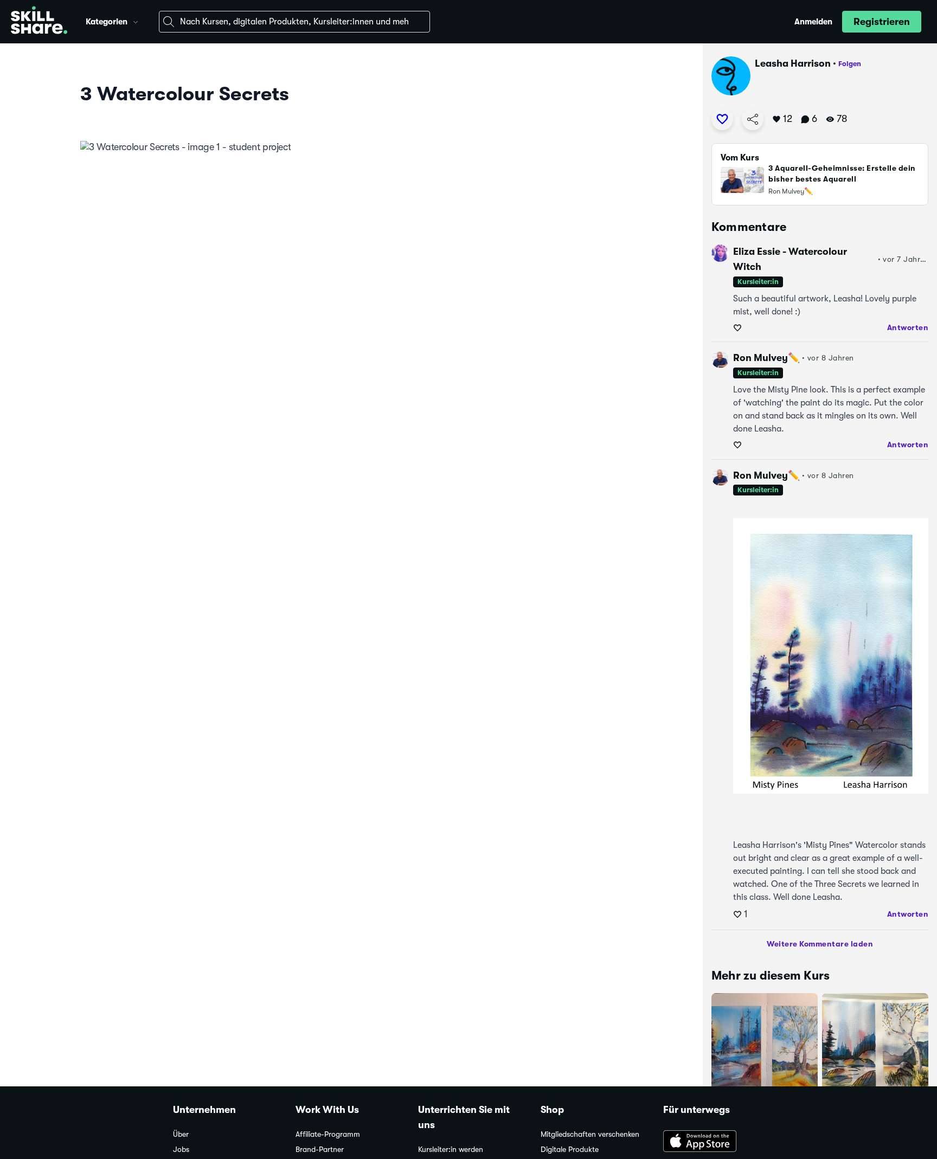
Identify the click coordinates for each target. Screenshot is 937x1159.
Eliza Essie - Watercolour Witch (790, 259)
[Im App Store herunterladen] (713, 1142)
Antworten (908, 327)
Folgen (849, 64)
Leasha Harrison (793, 63)
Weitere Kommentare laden (820, 943)
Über (181, 1134)
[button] (135, 20)
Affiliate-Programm (328, 1134)
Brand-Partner (320, 1149)
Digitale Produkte (570, 1149)
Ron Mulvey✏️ (766, 357)
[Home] (39, 21)
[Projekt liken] (722, 119)
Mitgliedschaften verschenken (590, 1134)
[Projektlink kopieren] (752, 119)
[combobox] (294, 22)
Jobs (181, 1149)
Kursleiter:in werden (450, 1149)
